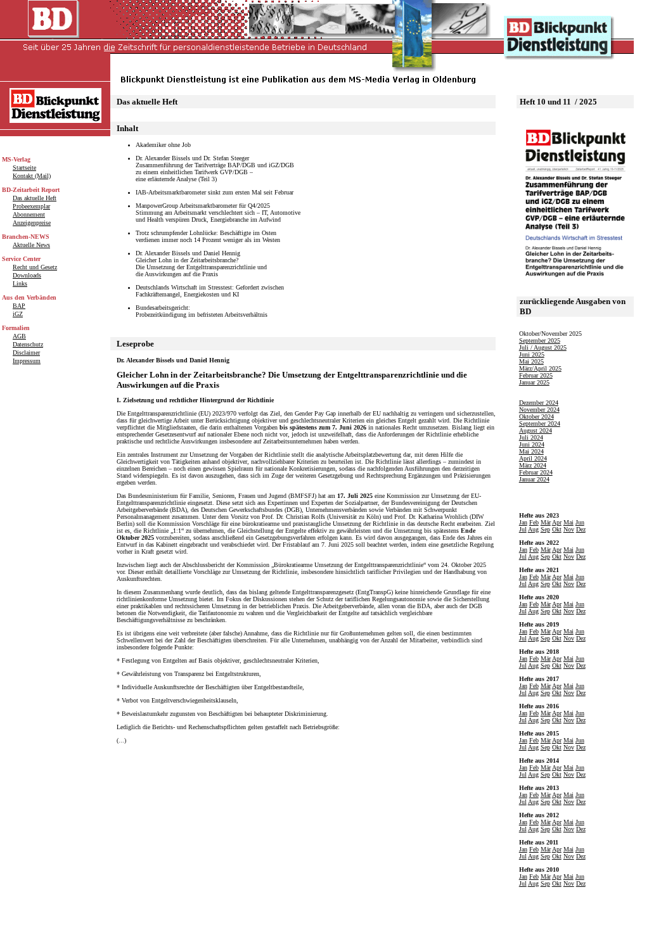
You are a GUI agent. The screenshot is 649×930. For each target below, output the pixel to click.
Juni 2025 (531, 354)
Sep (545, 529)
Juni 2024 (531, 444)
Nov (568, 529)
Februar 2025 (536, 375)
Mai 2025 (531, 361)
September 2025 (539, 340)
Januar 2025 (534, 382)
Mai (568, 522)
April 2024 (533, 458)
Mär (546, 522)
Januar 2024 (534, 479)
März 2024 (532, 465)
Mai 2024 (531, 451)
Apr (557, 522)
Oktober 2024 (536, 416)
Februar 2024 (536, 472)
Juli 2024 (531, 437)
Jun (579, 522)
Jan (523, 522)
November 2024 (539, 409)
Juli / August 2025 (543, 347)
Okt (557, 529)
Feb (534, 522)
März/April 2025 (540, 368)
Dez (581, 529)
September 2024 (539, 423)
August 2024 (535, 430)
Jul (523, 529)
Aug (533, 529)
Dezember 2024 (538, 402)
